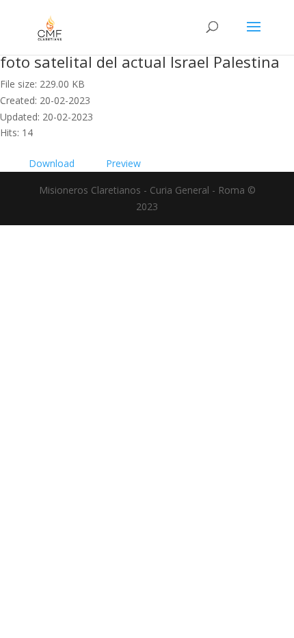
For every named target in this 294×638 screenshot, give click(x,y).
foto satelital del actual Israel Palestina (140, 61)
